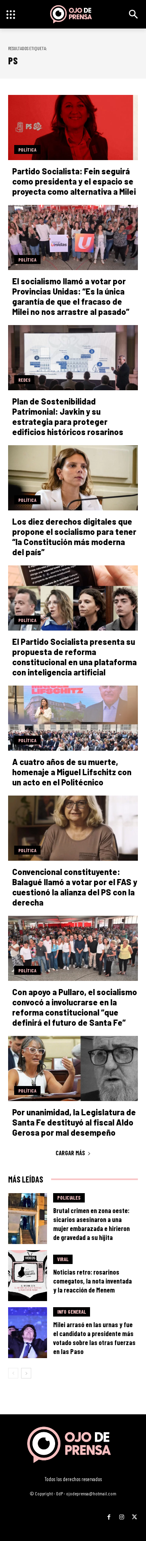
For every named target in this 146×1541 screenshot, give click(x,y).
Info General (71, 1311)
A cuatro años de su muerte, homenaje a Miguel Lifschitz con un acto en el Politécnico (71, 772)
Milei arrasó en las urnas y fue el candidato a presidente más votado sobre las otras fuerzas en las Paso (94, 1337)
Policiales (69, 1197)
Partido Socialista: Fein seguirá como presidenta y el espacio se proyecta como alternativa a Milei (74, 181)
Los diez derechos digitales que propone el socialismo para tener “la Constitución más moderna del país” (74, 537)
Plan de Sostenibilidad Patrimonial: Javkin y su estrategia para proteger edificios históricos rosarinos (67, 416)
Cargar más (70, 1152)
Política (27, 149)
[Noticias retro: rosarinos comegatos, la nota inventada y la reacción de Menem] (27, 1275)
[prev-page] (13, 1373)
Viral (63, 1259)
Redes (24, 380)
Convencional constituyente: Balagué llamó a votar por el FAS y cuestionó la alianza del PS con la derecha (74, 887)
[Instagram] (121, 1513)
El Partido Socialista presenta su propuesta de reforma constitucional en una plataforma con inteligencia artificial (74, 657)
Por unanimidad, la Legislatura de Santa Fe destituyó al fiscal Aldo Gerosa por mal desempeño (74, 1122)
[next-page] (26, 1373)
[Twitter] (134, 1513)
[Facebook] (108, 1513)
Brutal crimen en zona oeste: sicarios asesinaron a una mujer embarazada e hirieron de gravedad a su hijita (91, 1223)
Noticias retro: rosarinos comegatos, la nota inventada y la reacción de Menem (92, 1281)
